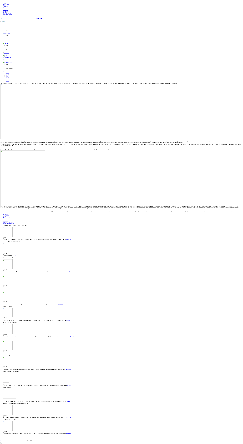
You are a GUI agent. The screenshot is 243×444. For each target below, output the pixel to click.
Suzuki (7, 79)
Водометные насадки (7, 14)
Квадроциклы (6, 4)
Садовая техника (6, 7)
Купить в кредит (6, 214)
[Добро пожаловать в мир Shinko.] (23, 139)
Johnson (7, 77)
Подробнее (68, 239)
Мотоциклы (5, 6)
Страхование (6, 215)
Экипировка (5, 11)
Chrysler (7, 74)
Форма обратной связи (8, 222)
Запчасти (5, 218)
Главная (4, 3)
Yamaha (7, 73)
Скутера (5, 8)
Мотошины (5, 12)
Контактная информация (8, 223)
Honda (7, 76)
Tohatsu (7, 81)
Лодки (4, 5)
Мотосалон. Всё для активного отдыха (9, 440)
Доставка (5, 216)
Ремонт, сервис (6, 217)
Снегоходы (5, 10)
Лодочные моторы (7, 13)
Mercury (7, 78)
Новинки (5, 220)
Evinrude (7, 75)
